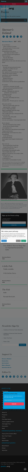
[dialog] (14, 236)
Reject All (18, 240)
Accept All (23, 240)
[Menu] (26, 1)
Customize (4, 240)
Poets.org (3, 1)
